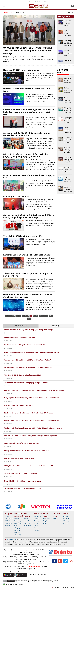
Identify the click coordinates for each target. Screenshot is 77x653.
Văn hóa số (8, 523)
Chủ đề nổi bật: (11, 540)
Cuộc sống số (9, 518)
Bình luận (56, 326)
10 (36, 316)
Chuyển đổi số (40, 540)
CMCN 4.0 (51, 544)
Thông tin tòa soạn (68, 587)
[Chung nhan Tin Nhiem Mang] (13, 584)
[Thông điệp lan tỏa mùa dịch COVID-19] (65, 111)
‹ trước (13, 316)
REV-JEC (46, 1)
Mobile (16, 518)
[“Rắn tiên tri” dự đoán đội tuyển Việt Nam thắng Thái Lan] (65, 140)
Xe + (54, 518)
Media (45, 523)
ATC (30, 1)
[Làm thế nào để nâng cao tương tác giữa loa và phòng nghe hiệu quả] (65, 160)
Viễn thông (17, 521)
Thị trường (37, 530)
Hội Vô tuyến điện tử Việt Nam (25, 540)
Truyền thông (46, 515)
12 (43, 316)
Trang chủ (7, 12)
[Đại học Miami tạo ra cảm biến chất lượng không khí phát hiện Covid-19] (65, 91)
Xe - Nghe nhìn (56, 515)
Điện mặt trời (49, 540)
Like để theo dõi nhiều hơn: (38, 574)
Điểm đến (27, 523)
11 (40, 316)
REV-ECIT (37, 1)
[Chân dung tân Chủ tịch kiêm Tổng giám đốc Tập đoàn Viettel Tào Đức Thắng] (65, 44)
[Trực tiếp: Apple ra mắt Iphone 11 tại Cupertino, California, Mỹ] (65, 170)
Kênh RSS (56, 587)
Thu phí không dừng (32, 542)
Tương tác (67, 514)
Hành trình (27, 525)
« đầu (7, 316)
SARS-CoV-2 (30, 544)
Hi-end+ (55, 521)
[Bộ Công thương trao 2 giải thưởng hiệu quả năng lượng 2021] (65, 53)
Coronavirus (44, 544)
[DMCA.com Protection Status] (9, 581)
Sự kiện (7, 516)
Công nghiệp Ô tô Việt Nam (16, 542)
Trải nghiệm (27, 515)
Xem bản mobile (15, 572)
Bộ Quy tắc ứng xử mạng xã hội (49, 542)
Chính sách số (9, 521)
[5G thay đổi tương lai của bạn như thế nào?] (65, 189)
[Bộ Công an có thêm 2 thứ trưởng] (65, 34)
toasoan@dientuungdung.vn (26, 568)
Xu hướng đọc (20, 326)
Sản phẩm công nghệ (18, 515)
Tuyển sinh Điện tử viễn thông (16, 544)
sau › (50, 316)
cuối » (29, 318)
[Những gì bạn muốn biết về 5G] (65, 180)
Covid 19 (37, 544)
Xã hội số (16, 12)
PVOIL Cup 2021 (60, 544)
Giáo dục (7, 525)
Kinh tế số (38, 514)
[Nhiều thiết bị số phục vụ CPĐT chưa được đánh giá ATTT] (65, 24)
